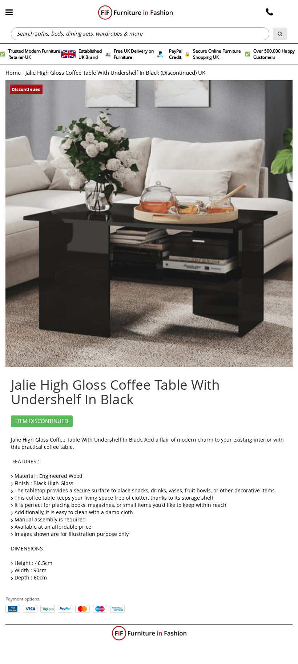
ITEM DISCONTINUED (41, 421)
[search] (280, 34)
